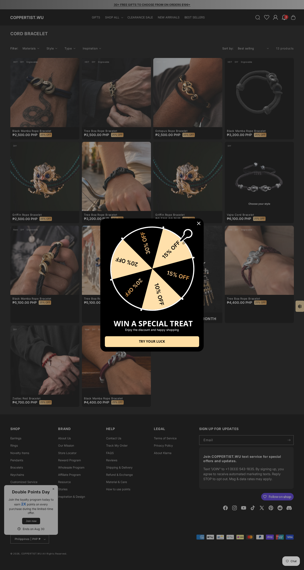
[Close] (199, 223)
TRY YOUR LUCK (152, 341)
